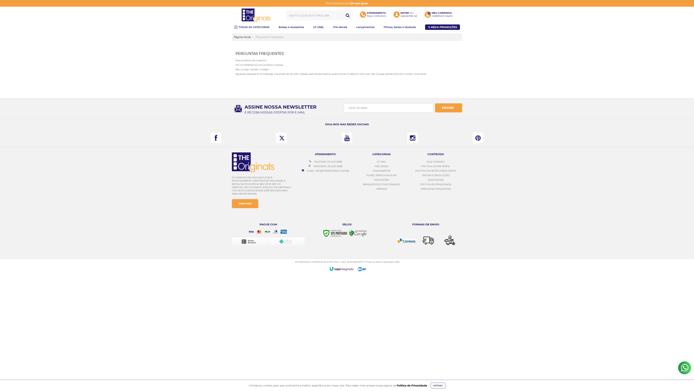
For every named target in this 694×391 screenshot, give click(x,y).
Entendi (438, 385)
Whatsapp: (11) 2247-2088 (327, 166)
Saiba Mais (245, 203)
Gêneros (381, 189)
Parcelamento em (347, 3)
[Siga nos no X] (281, 137)
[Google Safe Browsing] (358, 233)
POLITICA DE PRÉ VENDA (435, 166)
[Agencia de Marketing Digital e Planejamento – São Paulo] (361, 269)
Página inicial (242, 37)
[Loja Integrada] (341, 269)
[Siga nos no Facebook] (216, 137)
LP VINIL (381, 161)
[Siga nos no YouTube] (347, 137)
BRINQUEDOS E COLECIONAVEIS (381, 184)
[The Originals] (256, 15)
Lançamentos (381, 170)
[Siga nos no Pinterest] (478, 137)
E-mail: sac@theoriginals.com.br (327, 170)
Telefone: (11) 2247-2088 (328, 161)
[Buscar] (348, 15)
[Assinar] (448, 107)
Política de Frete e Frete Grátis (435, 170)
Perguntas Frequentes (436, 189)
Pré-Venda (381, 166)
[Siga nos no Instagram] (412, 137)
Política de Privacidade (435, 184)
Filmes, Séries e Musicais (381, 175)
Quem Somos (436, 179)
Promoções (381, 179)
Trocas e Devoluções (435, 175)
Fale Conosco (436, 161)
